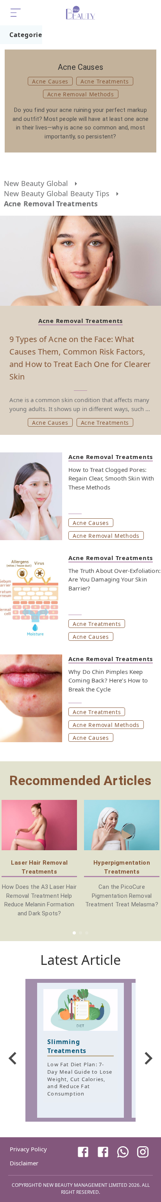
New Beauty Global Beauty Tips (56, 193)
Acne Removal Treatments (51, 203)
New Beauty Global (36, 183)
